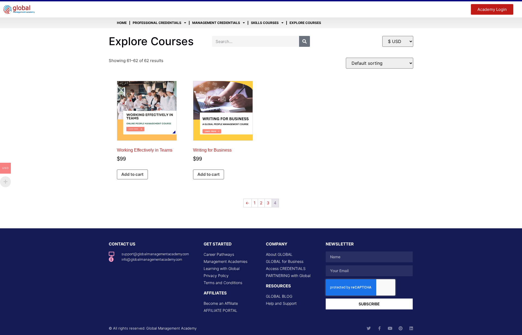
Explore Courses (305, 23)
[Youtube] (390, 328)
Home (122, 23)
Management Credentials (216, 23)
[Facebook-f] (379, 328)
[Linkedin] (411, 328)
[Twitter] (369, 328)
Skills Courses (265, 23)
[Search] (304, 41)
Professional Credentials (157, 23)
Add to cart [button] (132, 174)
